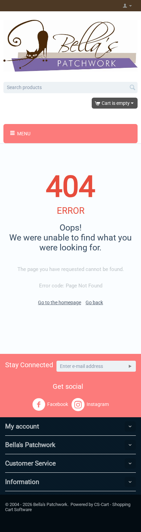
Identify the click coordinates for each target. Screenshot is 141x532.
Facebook (57, 404)
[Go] (130, 366)
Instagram (98, 404)
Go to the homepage (59, 302)
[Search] (132, 88)
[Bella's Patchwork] (70, 45)
